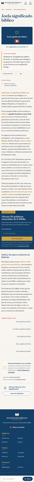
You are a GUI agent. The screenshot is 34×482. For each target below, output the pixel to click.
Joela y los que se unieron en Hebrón (10, 84)
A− (16, 74)
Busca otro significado (17, 393)
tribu (3, 104)
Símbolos (5, 453)
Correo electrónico (6, 229)
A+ (21, 74)
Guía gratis (21, 456)
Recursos (4, 456)
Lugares (20, 442)
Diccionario (9, 9)
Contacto (20, 467)
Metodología (6, 467)
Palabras (20, 438)
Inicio (2, 9)
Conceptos (21, 453)
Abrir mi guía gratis (17, 239)
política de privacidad (23, 246)
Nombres (4, 442)
